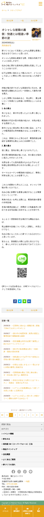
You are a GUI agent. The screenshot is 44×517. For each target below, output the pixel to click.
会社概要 (6, 454)
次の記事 (34, 21)
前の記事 (10, 21)
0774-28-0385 (12, 484)
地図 (28, 481)
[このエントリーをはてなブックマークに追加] (29, 301)
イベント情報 (8, 433)
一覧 (22, 21)
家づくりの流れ (9, 464)
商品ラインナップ (10, 449)
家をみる (6, 439)
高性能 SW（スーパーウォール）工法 (18, 444)
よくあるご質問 (9, 459)
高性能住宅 (6, 45)
